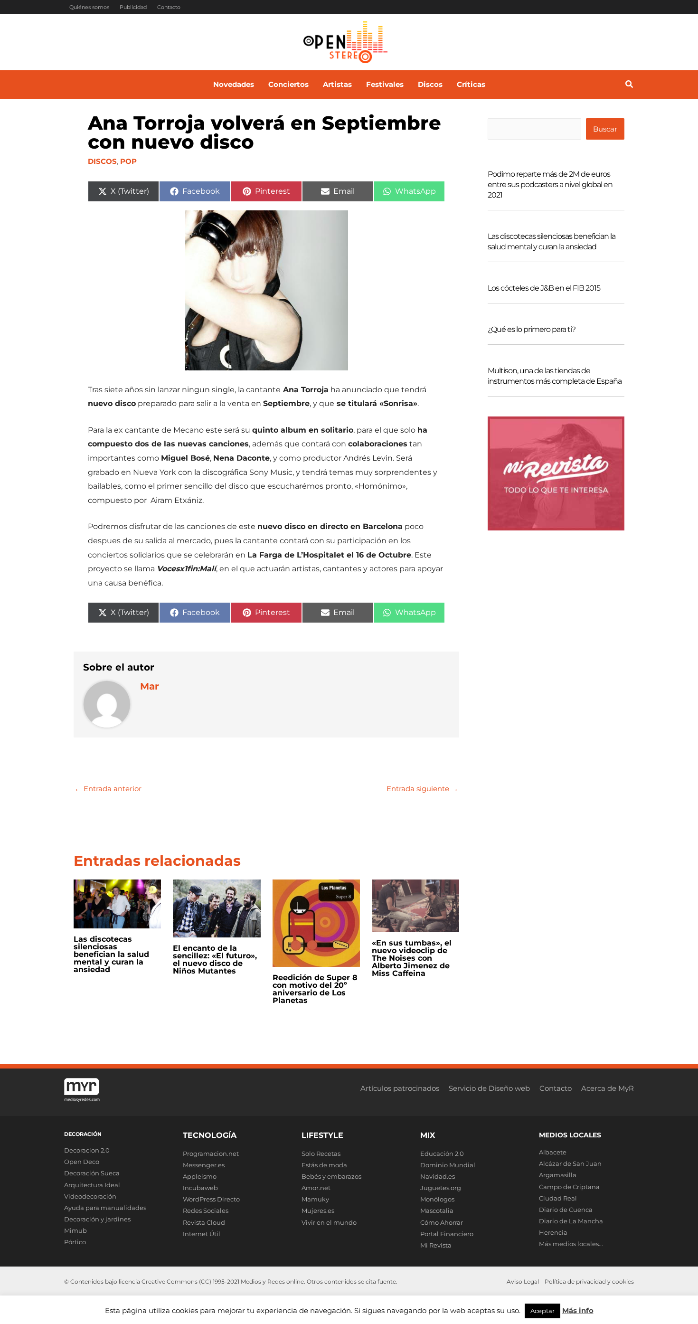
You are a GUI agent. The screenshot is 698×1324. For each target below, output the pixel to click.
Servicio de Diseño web (489, 1088)
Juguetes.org (440, 1188)
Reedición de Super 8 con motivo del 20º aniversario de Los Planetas (315, 989)
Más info (578, 1310)
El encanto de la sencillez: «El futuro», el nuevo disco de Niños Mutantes (215, 959)
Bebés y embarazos (331, 1176)
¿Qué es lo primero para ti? (531, 329)
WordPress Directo (211, 1199)
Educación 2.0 (442, 1153)
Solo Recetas (321, 1153)
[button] (629, 85)
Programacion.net (211, 1153)
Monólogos (437, 1199)
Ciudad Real (558, 1198)
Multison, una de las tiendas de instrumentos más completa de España (555, 376)
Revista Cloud (204, 1222)
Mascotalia (436, 1210)
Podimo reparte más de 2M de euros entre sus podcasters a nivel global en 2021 (550, 184)
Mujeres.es (318, 1210)
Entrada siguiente (422, 788)
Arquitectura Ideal (92, 1185)
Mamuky (315, 1199)
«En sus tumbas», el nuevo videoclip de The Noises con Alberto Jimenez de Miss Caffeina (412, 958)
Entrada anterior (108, 788)
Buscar (605, 128)
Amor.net (316, 1188)
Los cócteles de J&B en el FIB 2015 (544, 288)
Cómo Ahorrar (441, 1222)
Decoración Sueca (92, 1173)
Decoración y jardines (97, 1219)
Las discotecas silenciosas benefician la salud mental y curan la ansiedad (111, 954)
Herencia (553, 1232)
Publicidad (133, 7)
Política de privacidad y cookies (589, 1281)
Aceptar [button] (542, 1311)
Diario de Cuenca (566, 1209)
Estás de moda (324, 1165)
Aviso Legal (523, 1281)
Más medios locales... (571, 1244)
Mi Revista (436, 1245)
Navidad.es (437, 1176)
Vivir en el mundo (329, 1222)
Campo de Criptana (569, 1187)
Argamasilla (557, 1175)
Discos (102, 161)
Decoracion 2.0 (87, 1150)
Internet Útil (201, 1234)
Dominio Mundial (447, 1165)
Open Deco (81, 1161)
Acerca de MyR (607, 1088)
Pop (128, 161)
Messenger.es (204, 1165)
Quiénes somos (89, 7)
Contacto (168, 7)
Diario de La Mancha (571, 1221)
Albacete (552, 1152)
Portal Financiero (446, 1234)
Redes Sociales (205, 1210)
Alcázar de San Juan (570, 1163)
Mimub (75, 1230)
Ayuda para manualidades (105, 1207)
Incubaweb (200, 1188)
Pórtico (75, 1242)
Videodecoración (90, 1196)
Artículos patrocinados (399, 1088)
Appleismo (200, 1176)
